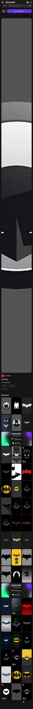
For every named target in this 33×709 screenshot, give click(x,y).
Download (20, 11)
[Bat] (27, 606)
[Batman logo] (27, 423)
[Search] (30, 6)
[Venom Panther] (6, 423)
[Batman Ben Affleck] (16, 692)
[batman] (6, 405)
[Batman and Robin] (27, 523)
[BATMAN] (16, 405)
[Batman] (27, 405)
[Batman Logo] (6, 472)
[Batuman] (6, 657)
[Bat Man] (16, 472)
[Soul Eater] (27, 574)
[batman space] (6, 623)
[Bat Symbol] (27, 472)
